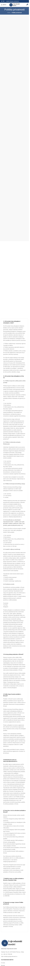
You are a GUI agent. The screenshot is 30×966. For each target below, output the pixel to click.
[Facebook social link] (2, 1)
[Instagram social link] (4, 1)
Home (8, 12)
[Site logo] (14, 4)
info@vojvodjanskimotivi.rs (10, 956)
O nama (3, 962)
